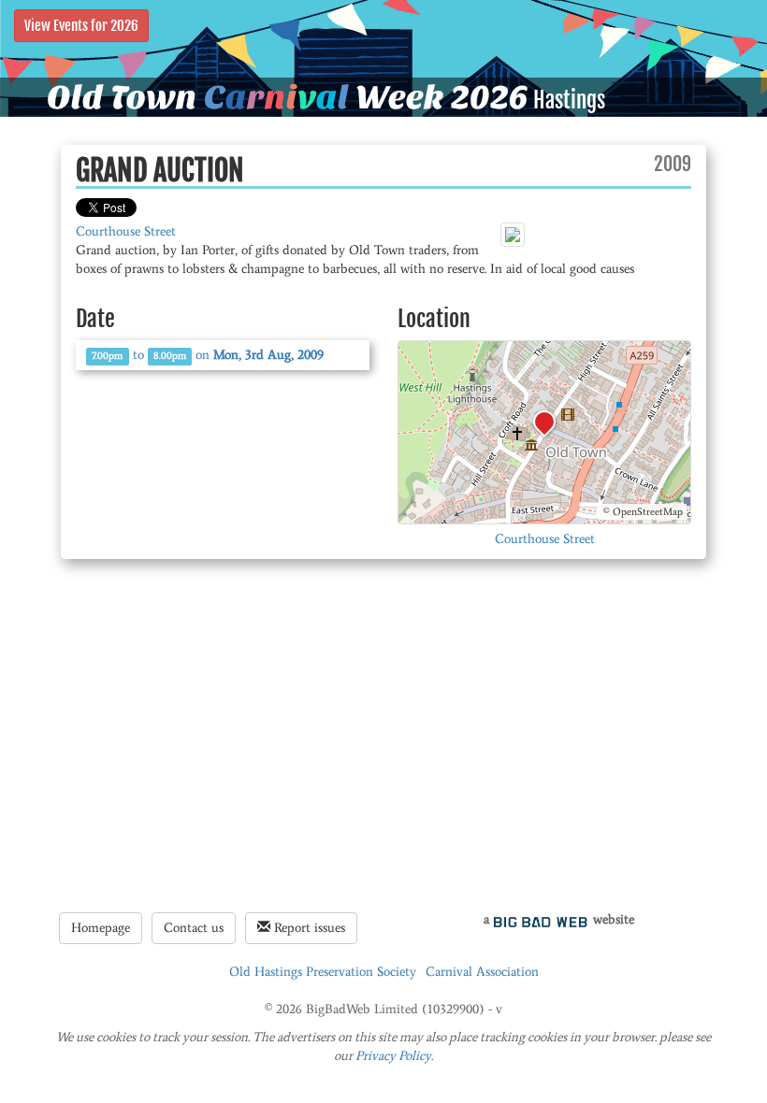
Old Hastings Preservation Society (322, 972)
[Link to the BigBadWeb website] (540, 919)
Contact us (194, 928)
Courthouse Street (126, 231)
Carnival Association (482, 972)
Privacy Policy (393, 1056)
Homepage (100, 928)
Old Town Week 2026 (287, 97)
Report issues (307, 928)
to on (208, 355)
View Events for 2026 (81, 25)
